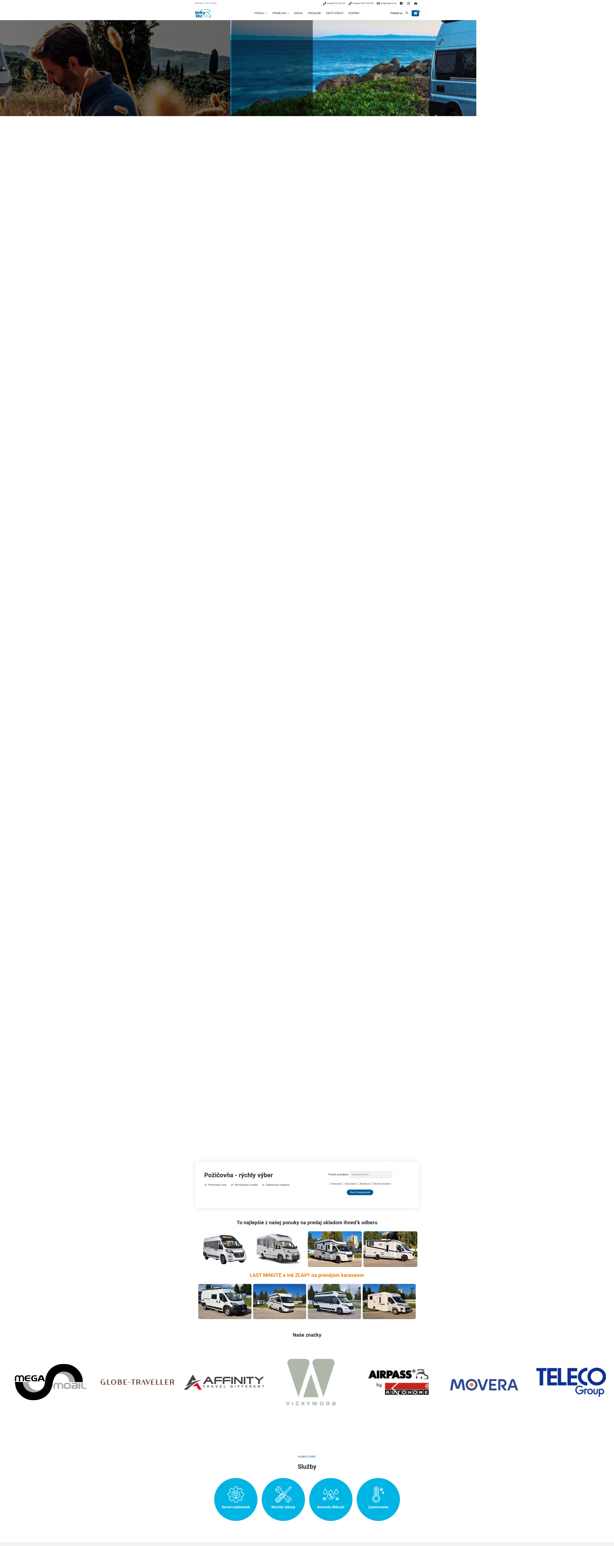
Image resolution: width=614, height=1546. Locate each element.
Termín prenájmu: (338, 1174)
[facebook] (401, 3)
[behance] (409, 3)
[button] (4, 68)
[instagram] (416, 3)
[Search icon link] (407, 13)
